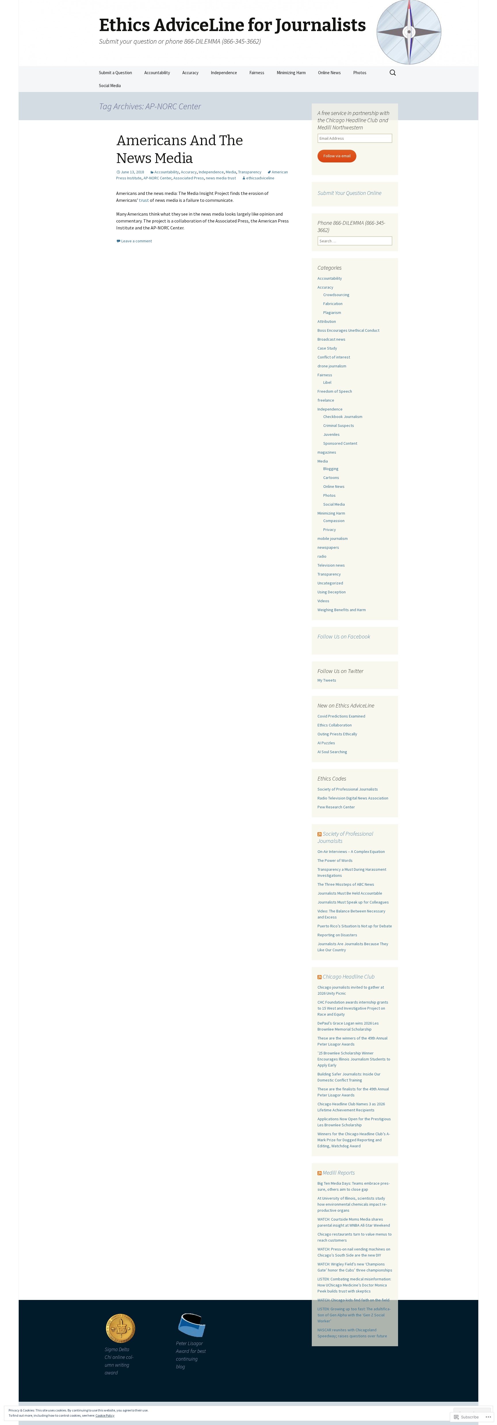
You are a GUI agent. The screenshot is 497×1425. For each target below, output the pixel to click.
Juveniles (331, 434)
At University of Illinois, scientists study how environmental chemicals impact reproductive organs (352, 1204)
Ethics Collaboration (335, 725)
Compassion (334, 520)
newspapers (328, 547)
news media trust (221, 178)
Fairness (256, 72)
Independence (224, 72)
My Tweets (327, 680)
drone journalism (332, 366)
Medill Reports (339, 1172)
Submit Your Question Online (349, 192)
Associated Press (188, 178)
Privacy (329, 529)
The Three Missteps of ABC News (346, 884)
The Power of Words (335, 860)
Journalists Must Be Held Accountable (350, 893)
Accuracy (190, 72)
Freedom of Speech (335, 391)
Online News (329, 72)
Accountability (157, 72)
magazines (327, 452)
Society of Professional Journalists (348, 789)
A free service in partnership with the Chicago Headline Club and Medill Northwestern (353, 120)
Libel (327, 382)
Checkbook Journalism (342, 416)
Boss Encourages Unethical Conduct (348, 330)
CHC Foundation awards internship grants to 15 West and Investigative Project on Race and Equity (353, 1008)
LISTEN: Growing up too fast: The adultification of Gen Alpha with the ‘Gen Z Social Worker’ (354, 1315)
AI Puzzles (326, 742)
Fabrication (333, 303)
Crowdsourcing (336, 294)
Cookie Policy (104, 1415)
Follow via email (337, 155)
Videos (323, 600)
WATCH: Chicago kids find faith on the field (353, 1300)
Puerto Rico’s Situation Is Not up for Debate (355, 926)
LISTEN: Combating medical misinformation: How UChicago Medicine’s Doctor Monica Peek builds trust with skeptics (354, 1285)
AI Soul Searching (332, 751)
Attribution (327, 321)
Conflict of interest (334, 357)
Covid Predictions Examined (341, 716)
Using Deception (332, 591)
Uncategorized (330, 583)
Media (231, 171)
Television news (331, 565)
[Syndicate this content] (320, 833)
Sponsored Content (340, 443)
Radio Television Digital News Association (353, 798)
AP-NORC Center (157, 178)
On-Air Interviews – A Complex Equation (351, 851)
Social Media (110, 85)
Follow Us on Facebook (344, 636)
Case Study (327, 348)
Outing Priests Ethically (337, 734)
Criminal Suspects (338, 425)
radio (322, 556)
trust (144, 200)
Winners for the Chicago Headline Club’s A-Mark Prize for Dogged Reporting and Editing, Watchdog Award (354, 1139)
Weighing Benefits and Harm (342, 609)
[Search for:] (393, 73)
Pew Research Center (336, 807)
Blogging (331, 468)
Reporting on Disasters (337, 934)
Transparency (249, 171)
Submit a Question (115, 72)
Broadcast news (331, 339)
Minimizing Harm (291, 72)
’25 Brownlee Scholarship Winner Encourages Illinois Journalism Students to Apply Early (354, 1059)
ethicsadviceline (260, 178)
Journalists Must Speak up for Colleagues (353, 902)
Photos (359, 72)
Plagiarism (332, 312)
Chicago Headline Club (349, 976)
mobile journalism (333, 538)
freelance (326, 400)
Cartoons (331, 477)
